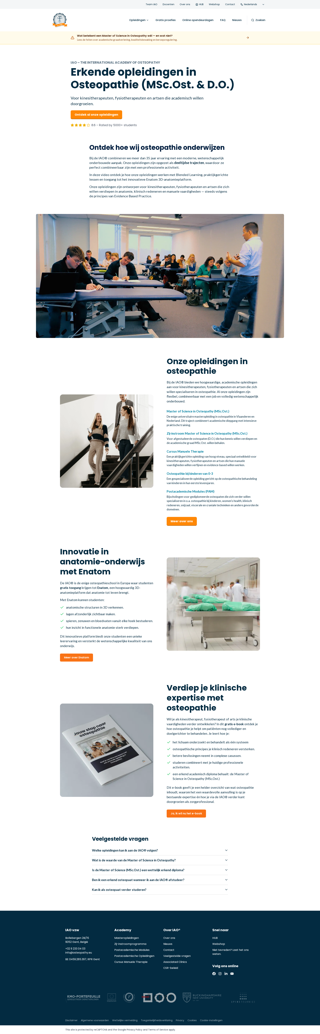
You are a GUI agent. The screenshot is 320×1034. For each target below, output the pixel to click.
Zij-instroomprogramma (130, 944)
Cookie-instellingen (211, 1020)
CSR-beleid (170, 968)
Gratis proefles (166, 20)
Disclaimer (71, 1020)
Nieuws (237, 20)
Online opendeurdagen (198, 20)
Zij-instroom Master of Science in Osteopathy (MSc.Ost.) (207, 433)
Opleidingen (137, 20)
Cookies (192, 1020)
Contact (230, 4)
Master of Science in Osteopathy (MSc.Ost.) (198, 411)
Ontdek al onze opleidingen (96, 114)
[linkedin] (226, 973)
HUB (201, 4)
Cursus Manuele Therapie (185, 451)
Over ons (185, 4)
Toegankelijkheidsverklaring (156, 1020)
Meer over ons (182, 521)
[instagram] (220, 973)
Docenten (168, 4)
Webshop (214, 4)
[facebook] (214, 973)
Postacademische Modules (132, 950)
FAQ (223, 20)
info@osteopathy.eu (78, 953)
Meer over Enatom (76, 657)
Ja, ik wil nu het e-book (186, 813)
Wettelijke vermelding (125, 1020)
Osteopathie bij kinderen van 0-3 (190, 473)
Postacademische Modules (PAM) (190, 491)
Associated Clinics (175, 962)
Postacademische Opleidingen (134, 956)
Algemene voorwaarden (95, 1020)
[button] (160, 276)
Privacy (180, 1020)
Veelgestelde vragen (177, 956)
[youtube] (232, 973)
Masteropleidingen (126, 938)
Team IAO (151, 4)
